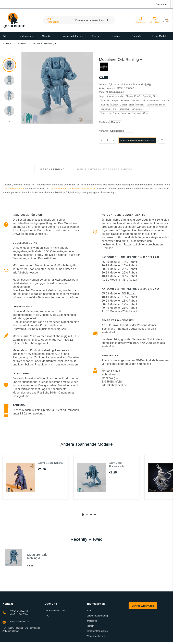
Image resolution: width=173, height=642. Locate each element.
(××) (146, 84)
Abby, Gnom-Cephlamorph (116, 464)
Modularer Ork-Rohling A (44, 43)
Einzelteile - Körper (109, 100)
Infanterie (104, 104)
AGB (88, 610)
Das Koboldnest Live (55, 610)
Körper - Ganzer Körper (122, 104)
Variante (103, 130)
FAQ (47, 615)
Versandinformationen (97, 631)
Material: (104, 91)
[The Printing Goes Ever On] (104, 70)
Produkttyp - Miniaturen (130, 109)
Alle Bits (22, 43)
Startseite (7, 43)
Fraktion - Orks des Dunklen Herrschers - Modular (145, 100)
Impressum (91, 621)
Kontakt (90, 626)
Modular (140, 104)
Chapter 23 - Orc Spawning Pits (141, 96)
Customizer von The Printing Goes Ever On (73, 188)
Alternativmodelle (114, 96)
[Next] (88, 88)
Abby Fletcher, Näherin (50, 462)
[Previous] (25, 88)
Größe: (103, 84)
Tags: (102, 96)
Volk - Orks (142, 113)
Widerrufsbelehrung (95, 636)
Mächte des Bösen (155, 104)
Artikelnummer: (108, 88)
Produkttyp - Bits (108, 109)
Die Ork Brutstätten (13, 188)
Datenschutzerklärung (97, 615)
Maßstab (104, 122)
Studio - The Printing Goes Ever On (117, 113)
